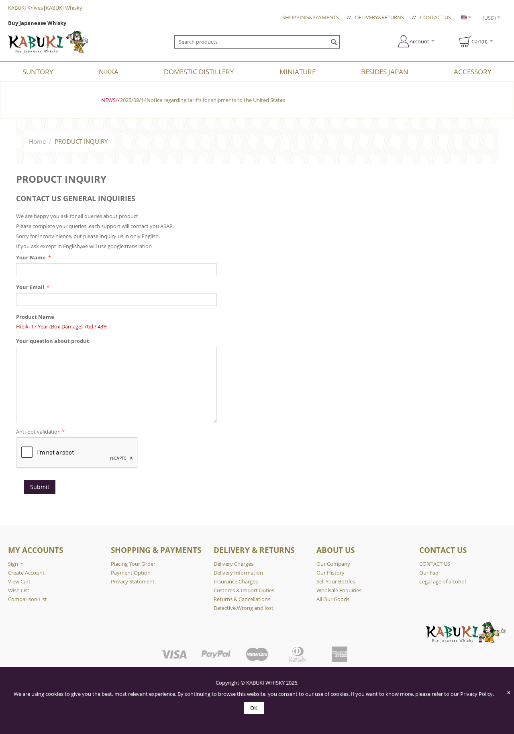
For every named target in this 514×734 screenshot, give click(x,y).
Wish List (18, 590)
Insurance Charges (236, 581)
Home (37, 141)
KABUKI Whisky (64, 7)
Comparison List (27, 599)
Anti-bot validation (38, 431)
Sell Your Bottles (335, 581)
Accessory (473, 71)
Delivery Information (238, 572)
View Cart (19, 581)
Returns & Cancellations (242, 599)
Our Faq (429, 572)
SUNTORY (37, 71)
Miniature (297, 71)
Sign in (16, 563)
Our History (330, 572)
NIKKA (108, 71)
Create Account (26, 572)
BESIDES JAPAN (384, 71)
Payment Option (131, 572)
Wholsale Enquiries (338, 590)
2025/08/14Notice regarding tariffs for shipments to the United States (202, 100)
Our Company (333, 563)
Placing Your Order (133, 563)
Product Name (35, 316)
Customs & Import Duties (244, 590)
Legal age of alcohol (442, 581)
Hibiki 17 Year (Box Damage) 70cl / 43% (62, 326)
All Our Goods (332, 599)
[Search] (334, 42)
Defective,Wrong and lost (243, 608)
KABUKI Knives (25, 7)
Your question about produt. (53, 341)
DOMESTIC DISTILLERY (199, 71)
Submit (39, 487)
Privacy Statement (133, 581)
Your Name (31, 257)
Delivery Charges (233, 563)
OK (253, 708)
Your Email (30, 287)
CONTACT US (435, 17)
